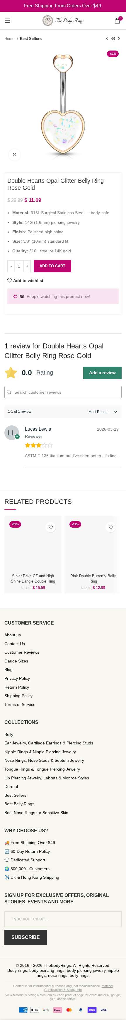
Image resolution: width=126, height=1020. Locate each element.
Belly (8, 734)
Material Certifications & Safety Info (78, 988)
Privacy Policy (17, 678)
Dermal (11, 786)
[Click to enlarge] (15, 155)
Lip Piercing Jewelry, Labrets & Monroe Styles (46, 778)
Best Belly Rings (19, 803)
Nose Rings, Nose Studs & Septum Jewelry (44, 760)
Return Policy (16, 687)
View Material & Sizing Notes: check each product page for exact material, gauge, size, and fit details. (63, 997)
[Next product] (119, 39)
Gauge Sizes (16, 661)
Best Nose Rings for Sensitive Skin (36, 812)
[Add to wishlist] (50, 527)
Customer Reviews (21, 652)
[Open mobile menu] (7, 20)
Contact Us (14, 643)
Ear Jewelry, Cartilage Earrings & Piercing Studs (48, 743)
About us (12, 635)
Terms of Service (19, 704)
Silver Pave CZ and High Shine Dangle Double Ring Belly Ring (33, 581)
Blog (8, 669)
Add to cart (52, 266)
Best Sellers (31, 38)
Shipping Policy (18, 695)
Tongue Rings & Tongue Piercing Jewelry (42, 769)
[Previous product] (107, 39)
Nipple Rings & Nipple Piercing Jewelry (40, 751)
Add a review (102, 372)
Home (10, 38)
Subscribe (25, 937)
